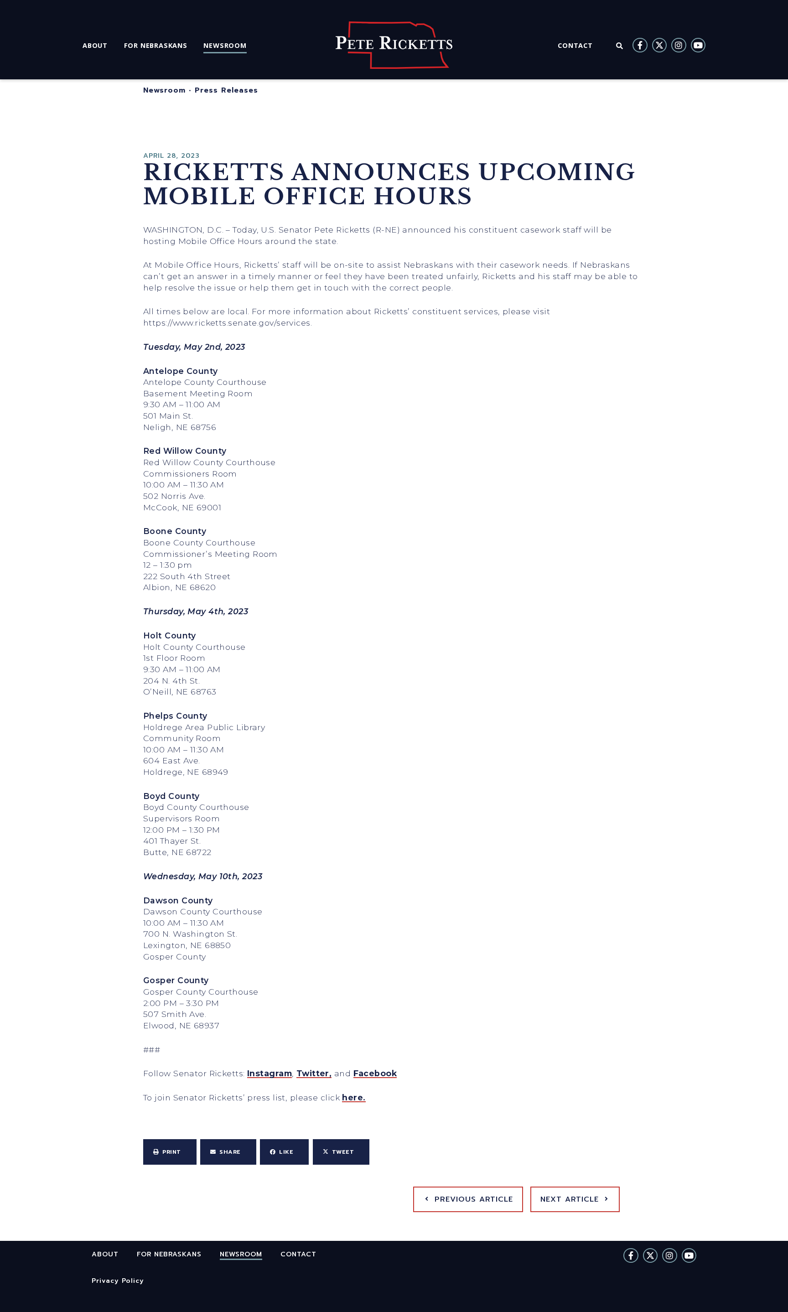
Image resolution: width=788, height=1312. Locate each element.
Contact (298, 1254)
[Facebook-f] (639, 45)
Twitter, (314, 1073)
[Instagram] (678, 45)
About (105, 1254)
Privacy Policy (118, 1280)
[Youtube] (698, 45)
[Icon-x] (659, 45)
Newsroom (164, 90)
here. (353, 1097)
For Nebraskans (169, 1254)
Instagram (269, 1073)
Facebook (375, 1073)
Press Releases (226, 90)
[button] (170, 1152)
